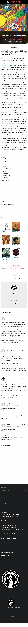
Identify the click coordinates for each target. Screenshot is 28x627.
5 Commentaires (18, 41)
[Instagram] (11, 611)
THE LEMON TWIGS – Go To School (10, 533)
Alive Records (17, 265)
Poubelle (22, 268)
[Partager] (19, 278)
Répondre (24, 318)
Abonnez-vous (14, 559)
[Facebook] (8, 611)
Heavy (15, 268)
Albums (9, 39)
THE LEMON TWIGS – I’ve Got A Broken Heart (12, 516)
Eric (5, 39)
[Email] (15, 278)
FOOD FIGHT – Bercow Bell (8, 536)
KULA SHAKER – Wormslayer (8, 523)
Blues (10, 268)
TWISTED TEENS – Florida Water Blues (11, 514)
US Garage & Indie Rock (17, 39)
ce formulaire (13, 499)
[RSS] (13, 611)
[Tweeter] (11, 278)
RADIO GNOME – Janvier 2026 (9, 525)
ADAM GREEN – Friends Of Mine (9, 527)
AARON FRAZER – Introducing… (9, 538)
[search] (24, 490)
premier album (11, 65)
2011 (10, 265)
